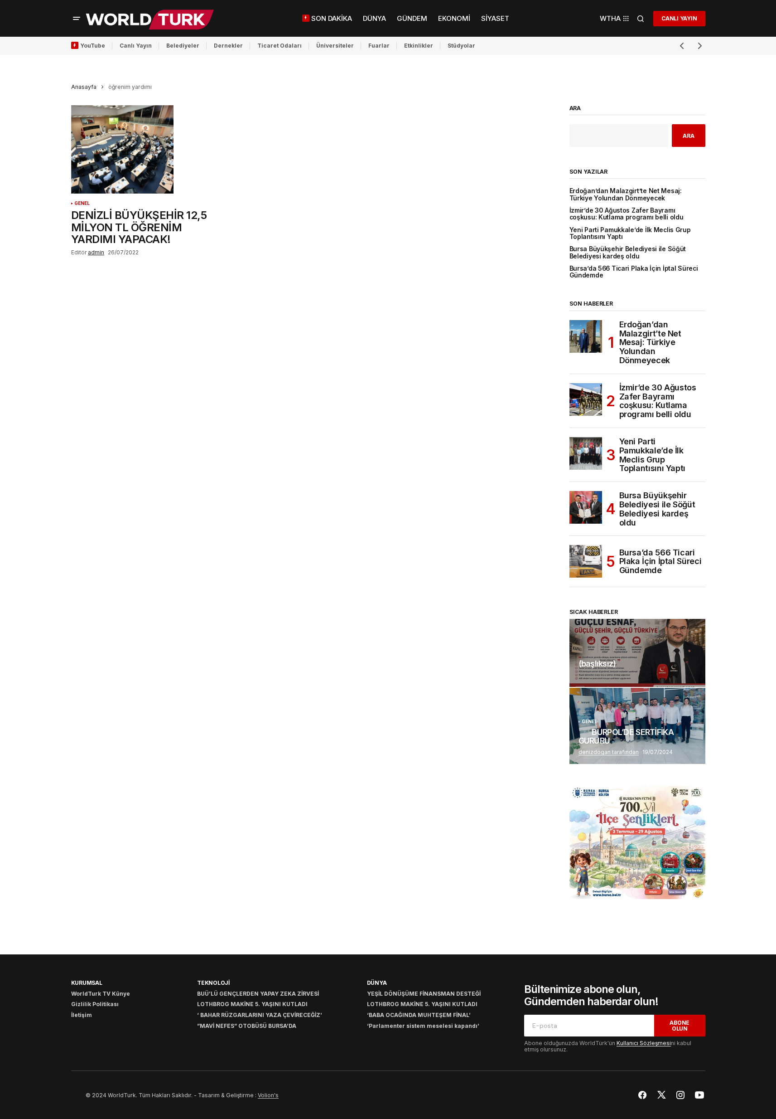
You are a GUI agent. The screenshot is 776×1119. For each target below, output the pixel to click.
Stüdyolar (461, 45)
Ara (575, 108)
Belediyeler (182, 45)
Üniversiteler (335, 45)
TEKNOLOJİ (213, 982)
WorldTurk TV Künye (100, 993)
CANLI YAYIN (679, 18)
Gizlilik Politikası (95, 1004)
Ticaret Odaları (279, 45)
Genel (82, 203)
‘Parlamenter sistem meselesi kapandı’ (423, 1025)
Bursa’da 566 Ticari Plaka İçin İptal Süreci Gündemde (633, 272)
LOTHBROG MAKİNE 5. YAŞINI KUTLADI (252, 1004)
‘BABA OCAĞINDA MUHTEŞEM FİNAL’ (419, 1015)
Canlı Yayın (136, 45)
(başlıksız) (597, 663)
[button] (76, 18)
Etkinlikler (418, 45)
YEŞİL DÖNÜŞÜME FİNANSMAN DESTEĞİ (424, 993)
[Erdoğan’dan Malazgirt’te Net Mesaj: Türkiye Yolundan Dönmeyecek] (585, 336)
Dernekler (228, 45)
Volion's (268, 1095)
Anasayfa (83, 86)
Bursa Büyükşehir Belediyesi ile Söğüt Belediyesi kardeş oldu (627, 252)
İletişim (81, 1015)
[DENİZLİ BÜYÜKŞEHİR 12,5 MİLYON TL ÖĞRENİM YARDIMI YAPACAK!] (150, 149)
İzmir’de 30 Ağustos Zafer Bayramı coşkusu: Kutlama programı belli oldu (626, 214)
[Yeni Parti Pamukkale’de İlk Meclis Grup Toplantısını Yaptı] (585, 453)
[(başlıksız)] (637, 653)
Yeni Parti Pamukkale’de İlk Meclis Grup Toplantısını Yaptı (630, 233)
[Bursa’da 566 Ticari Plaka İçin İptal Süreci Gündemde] (585, 561)
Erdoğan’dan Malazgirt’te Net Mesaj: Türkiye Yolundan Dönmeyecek (625, 194)
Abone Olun (679, 1025)
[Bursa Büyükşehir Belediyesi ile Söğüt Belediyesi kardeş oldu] (585, 507)
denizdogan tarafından (608, 752)
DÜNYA (377, 982)
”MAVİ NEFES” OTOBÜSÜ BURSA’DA (246, 1025)
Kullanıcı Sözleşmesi (644, 1043)
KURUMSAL (86, 982)
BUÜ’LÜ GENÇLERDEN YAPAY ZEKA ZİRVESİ (258, 993)
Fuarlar (379, 45)
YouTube (92, 45)
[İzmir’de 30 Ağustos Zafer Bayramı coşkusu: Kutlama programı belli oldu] (585, 399)
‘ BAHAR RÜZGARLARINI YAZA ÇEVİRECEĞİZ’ (259, 1015)
